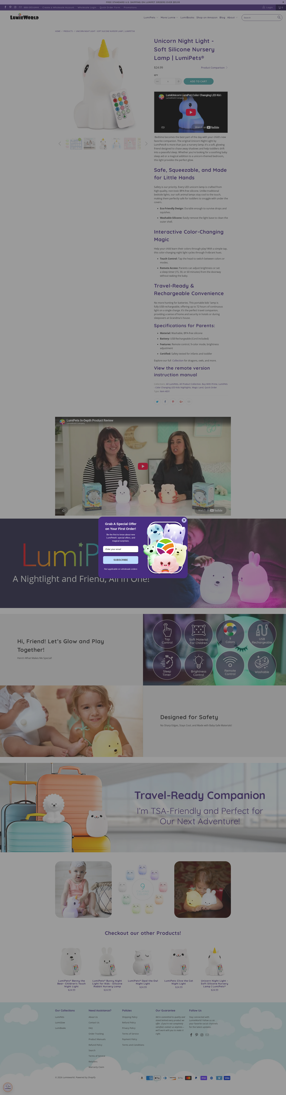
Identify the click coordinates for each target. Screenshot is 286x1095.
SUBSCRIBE (121, 560)
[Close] (184, 520)
